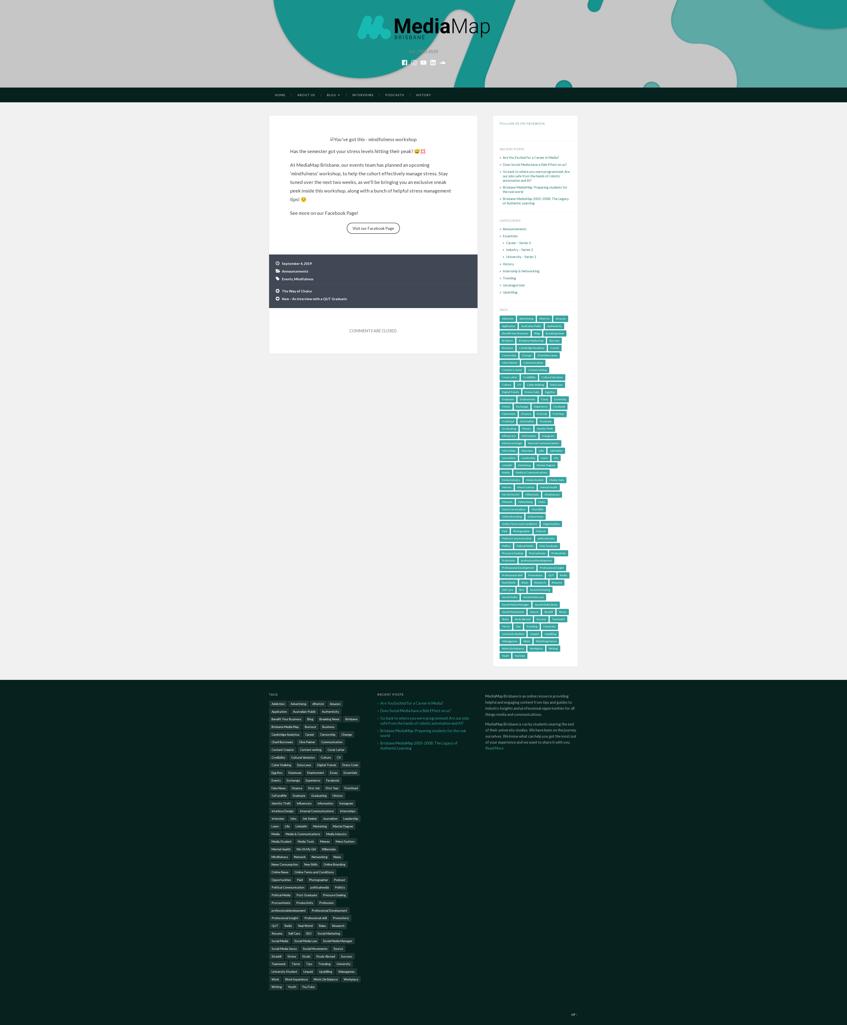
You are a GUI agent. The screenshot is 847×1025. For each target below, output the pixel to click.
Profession (508, 560)
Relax (524, 582)
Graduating (509, 428)
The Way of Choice (297, 291)
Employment (527, 399)
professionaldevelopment (536, 560)
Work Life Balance (513, 648)
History (423, 95)
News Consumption (514, 509)
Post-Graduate (549, 546)
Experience (540, 406)
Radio (563, 575)
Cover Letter (509, 377)
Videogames (509, 641)
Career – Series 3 (518, 243)
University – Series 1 (521, 257)
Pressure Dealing (512, 553)
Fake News (508, 413)
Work (526, 641)
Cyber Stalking (535, 384)
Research (540, 582)
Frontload (508, 421)
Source (534, 612)
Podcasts (394, 95)
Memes (506, 487)
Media (506, 472)
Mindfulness (303, 279)
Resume (557, 582)
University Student (513, 634)
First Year (558, 413)
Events (287, 279)
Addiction (507, 318)
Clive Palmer (509, 362)
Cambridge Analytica (531, 348)
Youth (505, 655)
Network (507, 501)
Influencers (509, 436)
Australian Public (531, 326)
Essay (544, 399)
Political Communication (517, 538)
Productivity (558, 553)
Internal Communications (543, 443)
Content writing (537, 370)
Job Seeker (556, 450)
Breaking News (555, 333)
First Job (542, 413)
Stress (562, 612)
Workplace (536, 648)
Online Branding (512, 516)
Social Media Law (533, 597)
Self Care (507, 589)
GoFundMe (527, 421)
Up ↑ (574, 1014)
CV (519, 384)
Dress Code (532, 392)
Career (554, 348)
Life (556, 458)
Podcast (541, 531)
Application (508, 326)
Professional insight (552, 567)
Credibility (529, 377)
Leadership (528, 458)
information (529, 436)
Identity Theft (545, 428)
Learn (544, 458)
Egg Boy (550, 392)
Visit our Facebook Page (373, 228)
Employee (508, 399)
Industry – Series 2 (519, 250)
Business (507, 348)
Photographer (521, 531)
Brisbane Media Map (531, 340)
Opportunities (551, 524)
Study (505, 619)
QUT (551, 575)
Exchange (522, 406)
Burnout (554, 340)
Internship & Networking (521, 271)
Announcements (295, 271)
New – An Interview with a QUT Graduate (314, 299)
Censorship (509, 355)
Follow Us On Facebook (522, 123)
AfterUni (544, 318)
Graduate (546, 421)
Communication (533, 362)
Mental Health (548, 487)
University (549, 626)
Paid (504, 531)
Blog (331, 95)
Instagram (548, 436)
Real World (508, 582)
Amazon (561, 318)
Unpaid (534, 634)
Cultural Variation (552, 377)
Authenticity (554, 326)
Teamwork (558, 619)
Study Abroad (522, 619)
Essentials (510, 236)
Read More (494, 748)
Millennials (532, 494)
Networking (525, 501)
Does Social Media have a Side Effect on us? (535, 164)
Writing (553, 648)
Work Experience (546, 641)
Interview (527, 450)
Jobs (541, 450)
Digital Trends (510, 392)
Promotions (535, 575)
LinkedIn (507, 465)
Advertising (526, 318)
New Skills (537, 509)
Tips (518, 626)
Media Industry (511, 480)
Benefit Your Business (515, 333)
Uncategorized (514, 285)
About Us (306, 95)
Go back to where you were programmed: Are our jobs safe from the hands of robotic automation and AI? (536, 176)
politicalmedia (546, 538)
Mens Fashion (525, 487)
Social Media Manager (515, 604)
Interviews (362, 95)
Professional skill (512, 575)
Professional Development (518, 567)
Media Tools (556, 480)
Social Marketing (540, 589)
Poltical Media (525, 546)
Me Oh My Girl (510, 494)
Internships (508, 450)
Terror (506, 626)
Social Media (509, 597)
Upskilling (510, 292)
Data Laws (556, 384)
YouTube (520, 655)
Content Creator (512, 370)
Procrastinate (537, 553)
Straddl (548, 612)
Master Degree (546, 465)
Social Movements (513, 612)
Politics (506, 546)
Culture (506, 384)
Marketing (524, 465)
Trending (509, 278)
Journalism (508, 458)
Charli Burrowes (547, 355)
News (541, 501)
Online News (535, 516)
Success (541, 619)
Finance (526, 413)
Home (280, 95)
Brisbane (507, 340)
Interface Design (512, 443)
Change (527, 355)
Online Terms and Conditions (519, 524)
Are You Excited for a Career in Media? (531, 157)
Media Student (534, 480)
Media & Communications (531, 472)
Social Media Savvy (546, 604)
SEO (521, 589)
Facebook (559, 406)
